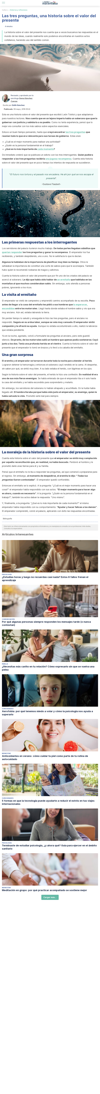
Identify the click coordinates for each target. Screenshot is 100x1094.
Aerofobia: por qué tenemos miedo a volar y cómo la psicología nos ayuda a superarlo (47, 713)
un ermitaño (63, 279)
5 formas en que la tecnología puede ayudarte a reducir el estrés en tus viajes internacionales (48, 802)
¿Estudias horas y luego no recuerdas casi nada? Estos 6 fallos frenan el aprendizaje (45, 579)
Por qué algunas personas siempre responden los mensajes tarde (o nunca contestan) (46, 623)
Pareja (5, 664)
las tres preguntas (75, 132)
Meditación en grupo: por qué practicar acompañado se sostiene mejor (44, 890)
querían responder (12, 252)
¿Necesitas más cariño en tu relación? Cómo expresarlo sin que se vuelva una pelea (48, 668)
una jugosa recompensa (58, 158)
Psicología (7, 574)
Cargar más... (50, 897)
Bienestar (6, 753)
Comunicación (8, 619)
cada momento (45, 149)
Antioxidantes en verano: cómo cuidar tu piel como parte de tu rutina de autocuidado (45, 758)
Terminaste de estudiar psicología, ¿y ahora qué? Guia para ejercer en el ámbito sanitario (49, 847)
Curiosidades (7, 709)
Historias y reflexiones (18, 10)
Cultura (5, 10)
